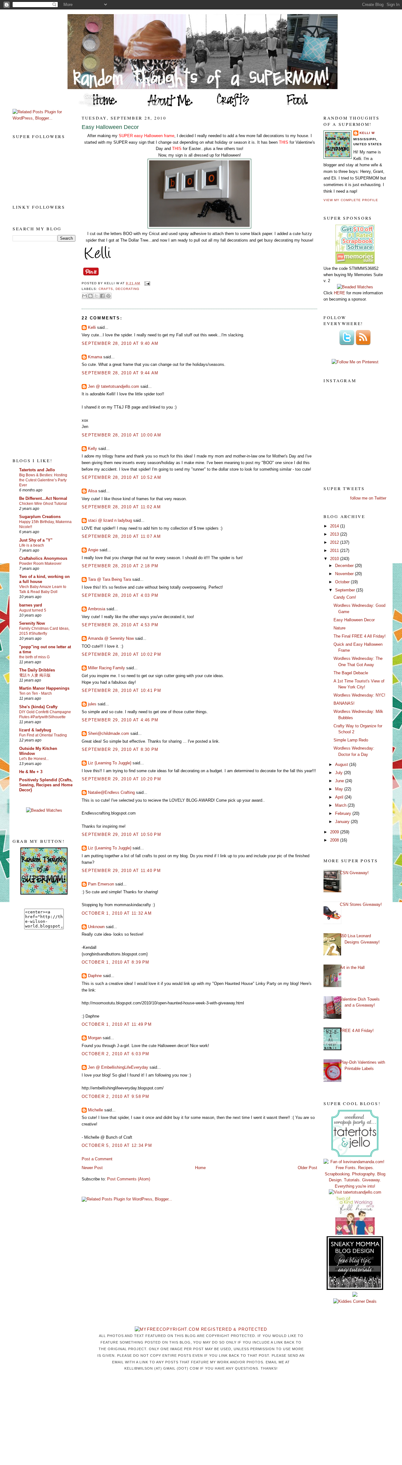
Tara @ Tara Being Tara (109, 579)
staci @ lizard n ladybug (110, 520)
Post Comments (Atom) (128, 1179)
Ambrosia (96, 609)
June (340, 780)
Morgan (94, 1037)
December (345, 565)
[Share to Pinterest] (108, 296)
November (345, 573)
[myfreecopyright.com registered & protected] (201, 1329)
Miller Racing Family (106, 668)
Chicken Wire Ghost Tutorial (43, 503)
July (339, 772)
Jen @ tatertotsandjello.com (113, 386)
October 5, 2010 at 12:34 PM (117, 1145)
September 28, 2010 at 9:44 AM (120, 373)
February (343, 813)
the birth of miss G (34, 657)
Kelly (92, 448)
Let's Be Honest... (34, 759)
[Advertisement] (38, 349)
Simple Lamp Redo (351, 740)
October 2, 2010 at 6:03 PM (115, 1053)
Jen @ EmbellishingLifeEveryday (118, 1067)
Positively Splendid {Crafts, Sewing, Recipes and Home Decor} (46, 785)
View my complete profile (350, 200)
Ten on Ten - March (35, 693)
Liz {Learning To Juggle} (109, 763)
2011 (335, 550)
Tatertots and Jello (37, 470)
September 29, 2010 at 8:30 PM (120, 749)
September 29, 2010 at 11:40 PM (121, 870)
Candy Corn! (345, 597)
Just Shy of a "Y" (35, 540)
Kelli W (367, 133)
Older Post (307, 1167)
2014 (335, 526)
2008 (335, 840)
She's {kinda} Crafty (38, 706)
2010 (335, 558)
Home (200, 1167)
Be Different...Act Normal (43, 498)
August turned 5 (32, 610)
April (340, 797)
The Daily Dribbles (37, 670)
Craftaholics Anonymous (43, 558)
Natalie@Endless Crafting (111, 792)
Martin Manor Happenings (44, 688)
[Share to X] (96, 296)
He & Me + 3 (30, 771)
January (343, 821)
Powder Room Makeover (40, 563)
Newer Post (92, 1167)
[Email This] (84, 296)
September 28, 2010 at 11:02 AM (121, 507)
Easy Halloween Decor (110, 127)
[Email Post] (146, 283)
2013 (335, 534)
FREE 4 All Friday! (357, 1030)
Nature (339, 628)
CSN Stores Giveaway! (361, 904)
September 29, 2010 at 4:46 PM (120, 720)
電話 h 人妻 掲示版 (35, 675)
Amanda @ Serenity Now (111, 638)
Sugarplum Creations (40, 516)
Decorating (127, 289)
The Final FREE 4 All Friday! (360, 636)
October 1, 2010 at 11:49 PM (117, 1024)
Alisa (92, 491)
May (339, 789)
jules (92, 704)
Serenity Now (32, 623)
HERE (339, 293)
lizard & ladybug (35, 730)
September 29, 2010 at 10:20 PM (121, 779)
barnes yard (30, 605)
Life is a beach (31, 545)
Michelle (95, 1110)
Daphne (95, 975)
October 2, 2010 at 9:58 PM (115, 1096)
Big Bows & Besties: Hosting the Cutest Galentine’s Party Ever (43, 480)
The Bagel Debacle (351, 673)
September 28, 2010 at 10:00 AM (121, 435)
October (343, 582)
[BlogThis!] (90, 296)
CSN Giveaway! (354, 872)
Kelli (92, 327)
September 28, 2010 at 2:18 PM (120, 566)
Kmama (95, 357)
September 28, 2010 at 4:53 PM (120, 625)
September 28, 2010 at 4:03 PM (120, 595)
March (341, 805)
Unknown (96, 926)
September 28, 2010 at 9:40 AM (120, 343)
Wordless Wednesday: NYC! (359, 695)
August (342, 764)
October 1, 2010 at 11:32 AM (117, 913)
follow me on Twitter (368, 498)
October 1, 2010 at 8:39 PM (115, 962)
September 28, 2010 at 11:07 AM (121, 536)
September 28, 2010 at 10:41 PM (121, 690)
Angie (93, 550)
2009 (335, 832)
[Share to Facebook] (102, 296)
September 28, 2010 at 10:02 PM (121, 654)
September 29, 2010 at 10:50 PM (121, 834)
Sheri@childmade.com (108, 733)
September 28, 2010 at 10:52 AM (121, 477)
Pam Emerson (101, 884)
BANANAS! (344, 703)
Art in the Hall (352, 967)
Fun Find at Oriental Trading (43, 735)
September (345, 590)
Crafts (106, 289)
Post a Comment (97, 1159)
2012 (335, 542)
